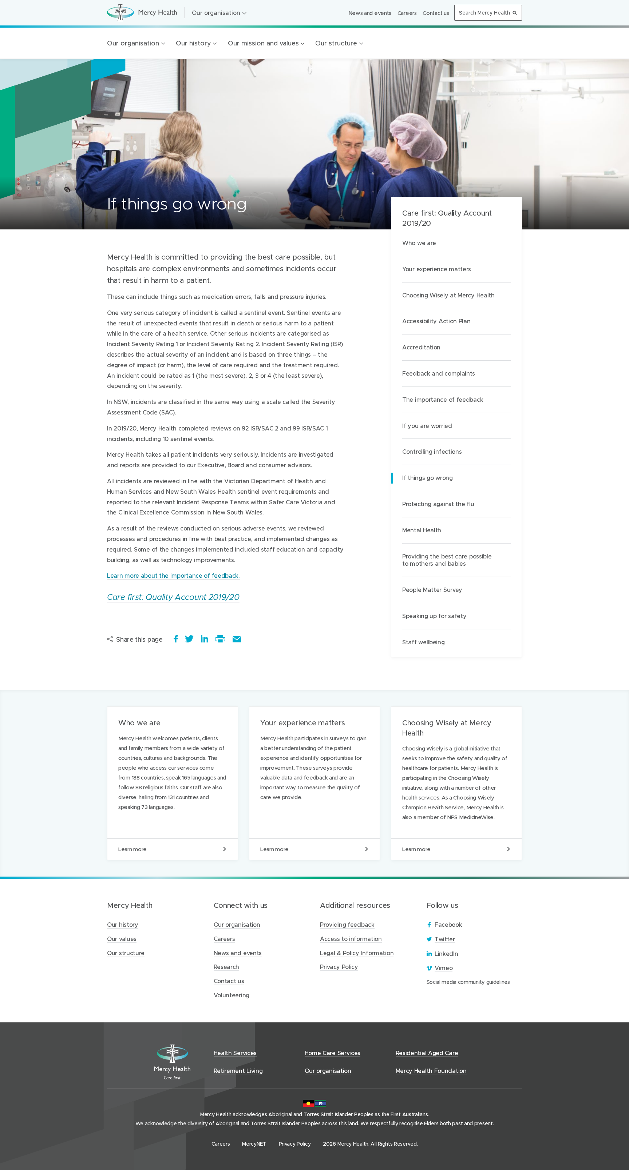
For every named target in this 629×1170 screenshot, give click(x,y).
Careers (407, 12)
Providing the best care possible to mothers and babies (446, 560)
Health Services (235, 1052)
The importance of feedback (442, 399)
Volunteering (231, 994)
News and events (370, 12)
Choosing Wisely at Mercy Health (448, 295)
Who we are (419, 242)
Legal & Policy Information (356, 952)
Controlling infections (432, 451)
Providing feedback (347, 924)
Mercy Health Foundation (431, 1070)
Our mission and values (263, 43)
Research (227, 966)
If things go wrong (427, 477)
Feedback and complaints (438, 373)
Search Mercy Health (484, 12)
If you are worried (427, 425)
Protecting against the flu (438, 503)
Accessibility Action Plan (436, 320)
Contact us (436, 12)
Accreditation (421, 347)
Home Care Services (333, 1052)
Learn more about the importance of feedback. (173, 575)
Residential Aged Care (427, 1052)
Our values (122, 938)
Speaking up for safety (434, 615)
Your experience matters (436, 268)
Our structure (336, 43)
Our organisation (216, 12)
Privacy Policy (339, 966)
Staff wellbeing (423, 641)
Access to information (351, 938)
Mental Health (421, 529)
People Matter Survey (432, 589)
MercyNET (254, 1144)
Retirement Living (238, 1070)
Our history (193, 43)
